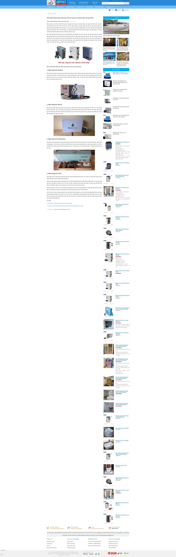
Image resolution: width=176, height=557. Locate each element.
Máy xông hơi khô (71, 545)
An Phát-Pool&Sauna (83, 2)
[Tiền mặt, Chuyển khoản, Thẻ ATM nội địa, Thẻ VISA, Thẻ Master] (91, 554)
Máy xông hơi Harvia (113, 545)
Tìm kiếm (126, 3)
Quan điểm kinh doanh (52, 547)
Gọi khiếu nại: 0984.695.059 (94, 543)
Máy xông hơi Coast (113, 543)
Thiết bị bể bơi (89, 7)
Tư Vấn (112, 10)
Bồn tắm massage (70, 7)
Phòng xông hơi (60, 7)
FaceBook (2, 550)
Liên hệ (48, 545)
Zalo (2, 554)
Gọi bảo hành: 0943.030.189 (94, 545)
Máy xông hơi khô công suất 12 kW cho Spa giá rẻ (59, 203)
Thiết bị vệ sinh (109, 7)
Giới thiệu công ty (50, 541)
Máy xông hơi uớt (71, 543)
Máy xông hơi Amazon (113, 541)
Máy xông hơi (51, 7)
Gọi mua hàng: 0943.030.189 (94, 541)
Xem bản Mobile (112, 547)
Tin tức (119, 10)
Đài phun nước (80, 7)
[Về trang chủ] (57, 3)
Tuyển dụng (49, 543)
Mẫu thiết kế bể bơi (99, 7)
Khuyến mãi (94, 2)
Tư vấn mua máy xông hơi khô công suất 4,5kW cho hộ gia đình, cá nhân (65, 206)
